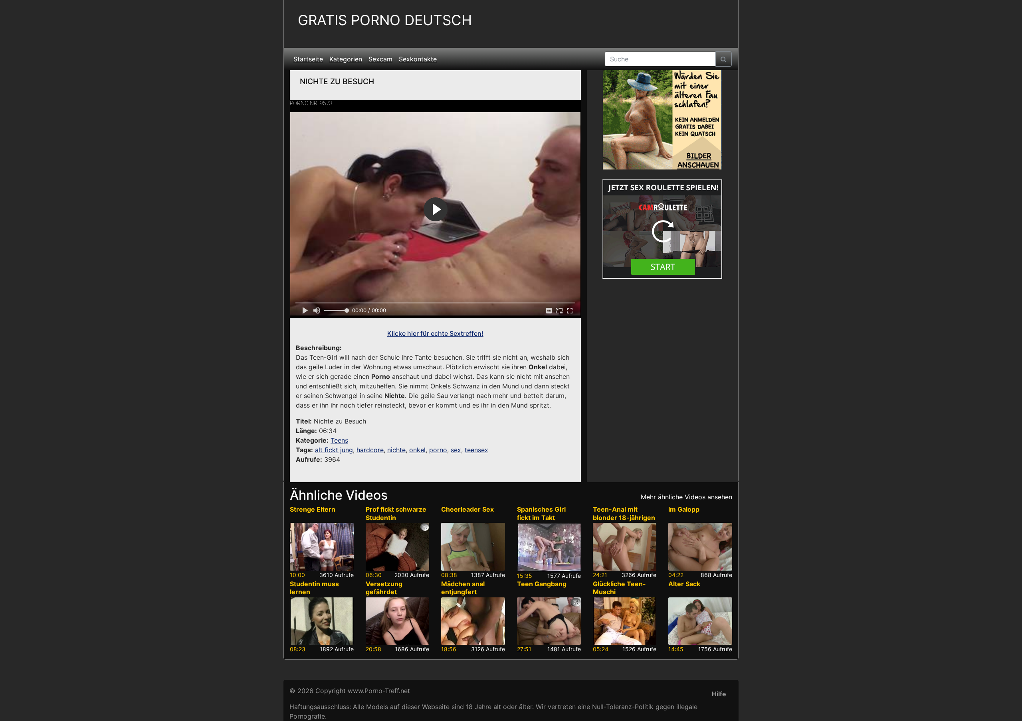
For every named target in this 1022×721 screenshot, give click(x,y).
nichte (396, 450)
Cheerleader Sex (467, 509)
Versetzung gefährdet (384, 588)
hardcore (370, 450)
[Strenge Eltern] (322, 547)
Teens (339, 440)
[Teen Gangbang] (549, 621)
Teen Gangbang (541, 584)
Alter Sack (684, 584)
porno (438, 450)
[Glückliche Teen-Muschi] (625, 621)
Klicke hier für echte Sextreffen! (435, 333)
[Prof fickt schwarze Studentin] (398, 547)
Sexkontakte (418, 59)
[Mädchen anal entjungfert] (473, 621)
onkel (417, 450)
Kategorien (345, 59)
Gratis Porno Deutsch (385, 20)
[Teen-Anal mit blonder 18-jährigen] (625, 547)
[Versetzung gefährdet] (398, 621)
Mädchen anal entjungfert (463, 588)
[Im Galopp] (700, 547)
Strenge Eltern (312, 509)
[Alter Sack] (700, 621)
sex (456, 450)
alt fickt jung (334, 450)
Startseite (308, 59)
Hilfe (719, 694)
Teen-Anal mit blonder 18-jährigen (624, 513)
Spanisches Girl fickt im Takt (541, 513)
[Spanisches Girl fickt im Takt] (549, 547)
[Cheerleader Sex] (473, 547)
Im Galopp (683, 509)
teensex (476, 450)
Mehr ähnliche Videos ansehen (686, 497)
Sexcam (380, 59)
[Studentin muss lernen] (322, 621)
